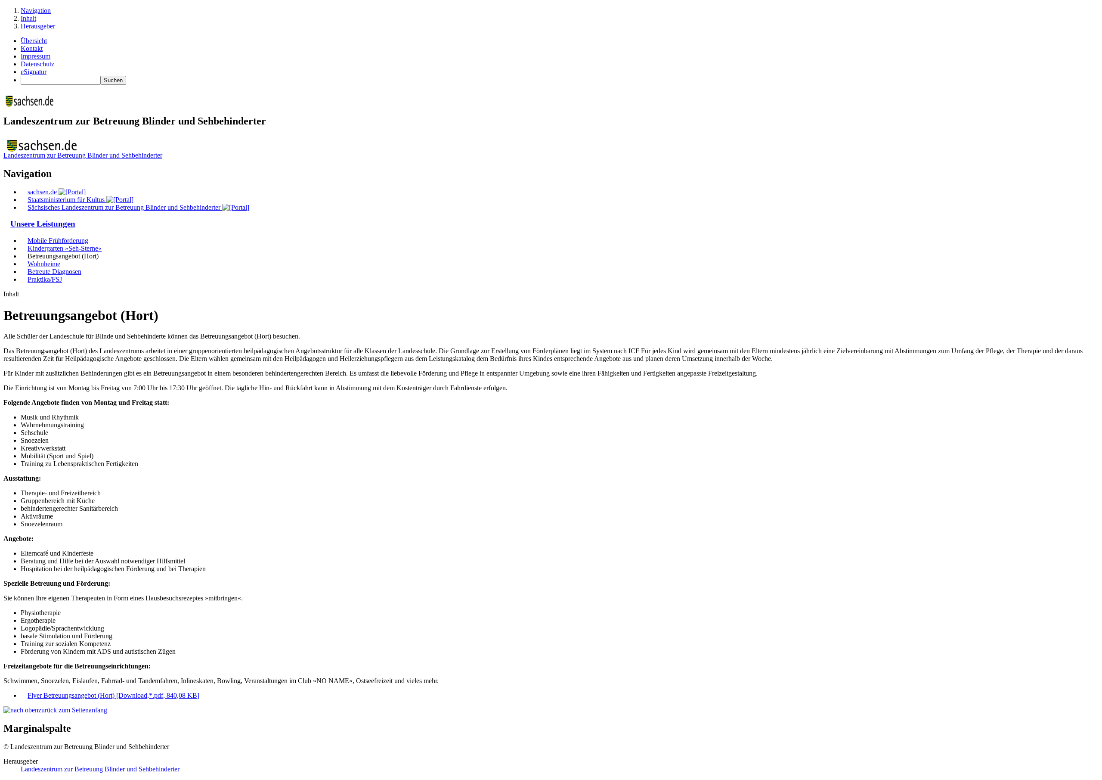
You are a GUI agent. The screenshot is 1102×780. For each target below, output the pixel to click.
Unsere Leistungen (42, 223)
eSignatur (33, 71)
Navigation (36, 10)
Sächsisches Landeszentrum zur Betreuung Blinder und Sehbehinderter (125, 207)
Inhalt (28, 18)
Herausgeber (38, 26)
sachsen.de (43, 192)
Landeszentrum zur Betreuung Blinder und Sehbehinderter (82, 155)
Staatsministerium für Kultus (67, 199)
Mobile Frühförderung (58, 240)
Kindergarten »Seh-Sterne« (65, 248)
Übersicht (34, 40)
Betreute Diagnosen (54, 271)
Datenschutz (37, 64)
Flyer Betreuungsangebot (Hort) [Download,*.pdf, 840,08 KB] (113, 695)
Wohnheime (44, 263)
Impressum (35, 56)
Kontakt (32, 48)
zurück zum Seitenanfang (72, 710)
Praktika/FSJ (45, 279)
